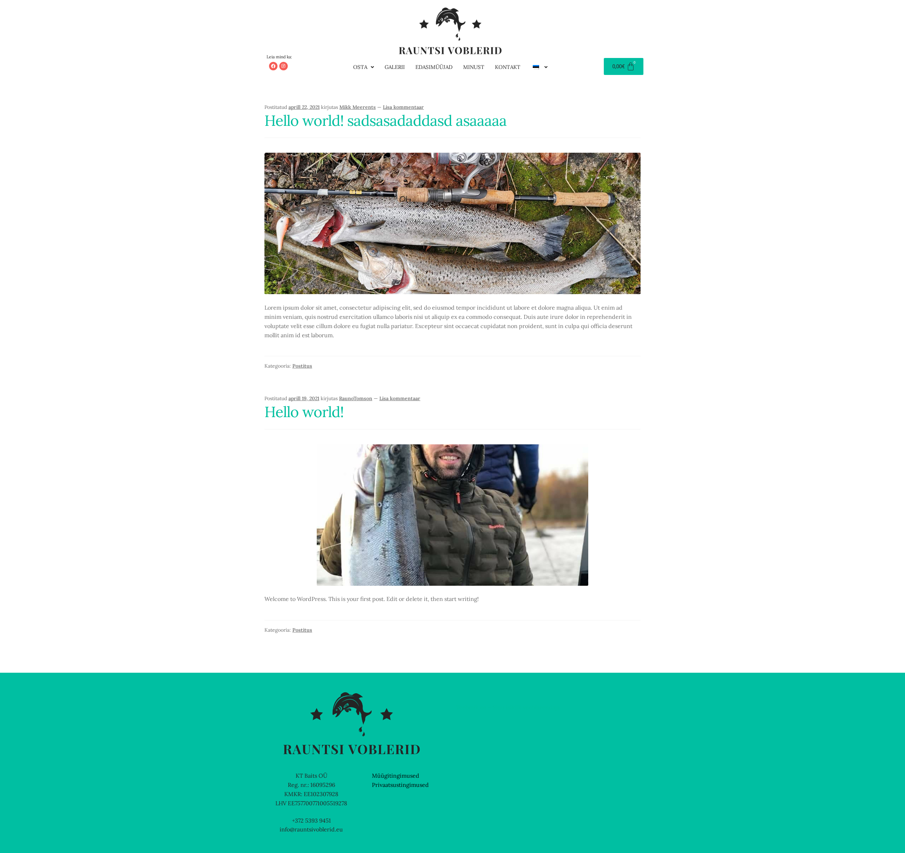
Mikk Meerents (357, 107)
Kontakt (507, 67)
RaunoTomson (355, 398)
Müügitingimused (395, 775)
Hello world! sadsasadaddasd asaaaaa (385, 120)
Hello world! (304, 411)
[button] (363, 67)
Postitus (302, 366)
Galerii (395, 67)
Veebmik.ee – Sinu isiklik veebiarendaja (508, 707)
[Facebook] (273, 66)
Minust (473, 67)
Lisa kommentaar (403, 107)
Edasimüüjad (433, 67)
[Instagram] (283, 66)
